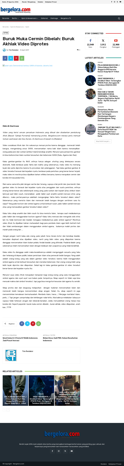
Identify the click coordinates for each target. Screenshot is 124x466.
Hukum (15, 394)
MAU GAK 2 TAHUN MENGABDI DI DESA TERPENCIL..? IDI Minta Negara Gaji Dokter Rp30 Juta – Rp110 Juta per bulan (67, 397)
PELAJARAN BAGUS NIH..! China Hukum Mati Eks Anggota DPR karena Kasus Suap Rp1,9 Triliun (15, 400)
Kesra (67, 389)
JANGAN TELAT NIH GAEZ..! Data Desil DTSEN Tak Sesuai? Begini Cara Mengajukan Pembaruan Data (109, 131)
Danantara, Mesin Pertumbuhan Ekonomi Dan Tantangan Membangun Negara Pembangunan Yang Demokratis (108, 115)
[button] (119, 18)
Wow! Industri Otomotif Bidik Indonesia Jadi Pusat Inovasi (20, 339)
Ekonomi (101, 107)
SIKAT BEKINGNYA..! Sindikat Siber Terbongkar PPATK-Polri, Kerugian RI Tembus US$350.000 (41, 400)
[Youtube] (120, 1)
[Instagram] (114, 1)
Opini (27, 27)
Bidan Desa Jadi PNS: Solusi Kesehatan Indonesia (60, 339)
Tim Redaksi (13, 50)
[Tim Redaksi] (5, 50)
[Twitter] (117, 1)
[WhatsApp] (21, 58)
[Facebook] (111, 1)
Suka (90, 39)
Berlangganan (116, 39)
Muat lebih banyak (102, 141)
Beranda (6, 27)
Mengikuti (103, 39)
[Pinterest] (16, 58)
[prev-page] (4, 409)
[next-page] (8, 409)
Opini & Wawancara (17, 27)
